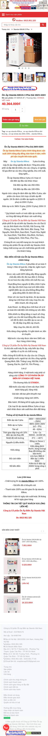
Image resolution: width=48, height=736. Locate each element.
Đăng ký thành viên (11, 715)
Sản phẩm (8, 669)
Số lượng (5, 109)
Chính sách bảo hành (12, 689)
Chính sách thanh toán (12, 682)
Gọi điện (24, 126)
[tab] (24, 139)
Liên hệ (6, 672)
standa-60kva (37, 134)
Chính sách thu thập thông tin (15, 680)
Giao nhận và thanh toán (13, 710)
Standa (6, 718)
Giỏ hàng (7, 674)
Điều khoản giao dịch (12, 697)
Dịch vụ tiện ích (10, 700)
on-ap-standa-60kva (14, 131)
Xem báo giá (40, 119)
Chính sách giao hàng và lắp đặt (16, 685)
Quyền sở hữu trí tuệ (12, 702)
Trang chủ (8, 667)
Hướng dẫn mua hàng (12, 708)
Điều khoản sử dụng (11, 695)
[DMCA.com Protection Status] (33, 733)
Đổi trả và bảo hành (11, 713)
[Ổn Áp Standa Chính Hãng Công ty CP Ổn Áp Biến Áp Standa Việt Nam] (24, 6)
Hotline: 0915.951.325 (26, 21)
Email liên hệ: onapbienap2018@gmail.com (23, 661)
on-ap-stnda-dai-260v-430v (20, 134)
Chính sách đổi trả (11, 687)
